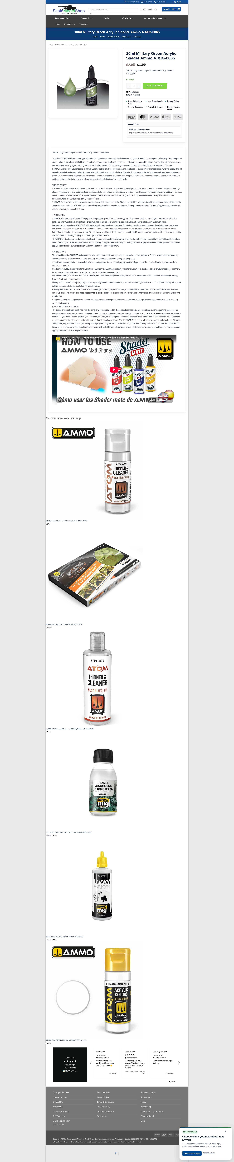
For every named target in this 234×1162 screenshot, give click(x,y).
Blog (143, 1121)
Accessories (85, 18)
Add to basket (154, 86)
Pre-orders (83, 24)
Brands (57, 24)
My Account (58, 1107)
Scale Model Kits (61, 18)
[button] (90, 1063)
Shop (102, 37)
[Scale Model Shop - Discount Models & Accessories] (69, 9)
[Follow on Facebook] (173, 2)
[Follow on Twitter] (177, 2)
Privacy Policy (103, 1097)
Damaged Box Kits (61, 1093)
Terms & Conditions (105, 1102)
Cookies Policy (103, 1107)
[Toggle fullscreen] (55, 1147)
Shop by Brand (147, 1116)
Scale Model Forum (61, 1121)
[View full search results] (90, 6)
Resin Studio (58, 1125)
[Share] (62, 1147)
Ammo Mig (126, 37)
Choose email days (192, 1153)
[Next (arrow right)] (55, 1157)
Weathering (126, 18)
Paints (106, 18)
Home (95, 37)
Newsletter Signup (61, 1111)
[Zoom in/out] (48, 1147)
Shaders (137, 37)
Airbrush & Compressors (153, 18)
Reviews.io (102, 1116)
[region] (134, 1062)
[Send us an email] (179, 2)
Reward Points (103, 1093)
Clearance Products (105, 1111)
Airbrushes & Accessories (152, 1111)
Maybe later (209, 1153)
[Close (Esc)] (69, 1147)
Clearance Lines (60, 1097)
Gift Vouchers (59, 1116)
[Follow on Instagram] (175, 2)
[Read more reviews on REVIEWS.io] (70, 1071)
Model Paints (113, 37)
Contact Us (58, 1102)
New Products (69, 24)
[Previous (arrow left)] (48, 1157)
